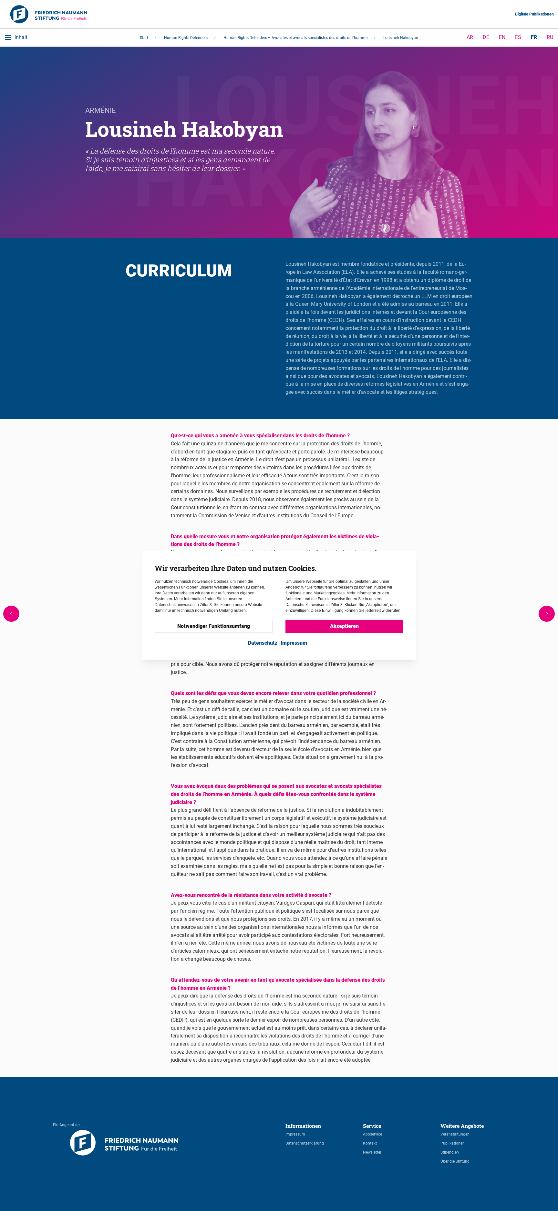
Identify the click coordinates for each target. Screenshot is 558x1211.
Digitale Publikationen (534, 14)
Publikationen (452, 1143)
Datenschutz (262, 643)
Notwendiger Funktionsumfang (213, 626)
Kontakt (370, 1143)
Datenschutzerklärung (304, 1143)
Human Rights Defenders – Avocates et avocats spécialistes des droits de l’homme (295, 37)
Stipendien (449, 1152)
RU (550, 37)
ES (518, 37)
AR (470, 37)
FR (534, 37)
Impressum (295, 1134)
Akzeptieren (344, 626)
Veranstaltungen (455, 1134)
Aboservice (372, 1134)
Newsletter (372, 1152)
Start (144, 37)
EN (502, 37)
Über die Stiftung (455, 1161)
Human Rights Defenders (186, 37)
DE (486, 37)
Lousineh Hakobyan (400, 37)
